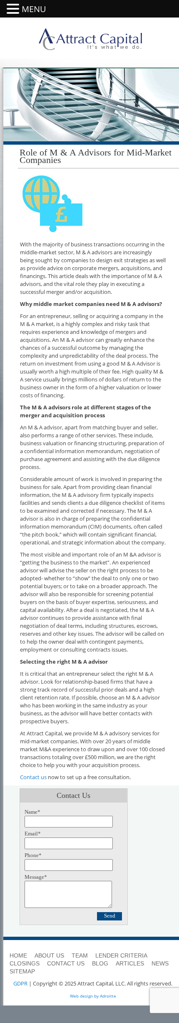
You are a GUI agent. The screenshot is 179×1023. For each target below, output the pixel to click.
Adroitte (108, 996)
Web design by (84, 996)
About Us (49, 955)
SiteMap (22, 971)
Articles (130, 963)
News (160, 963)
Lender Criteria (121, 955)
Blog (100, 963)
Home (18, 955)
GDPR (20, 983)
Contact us (33, 777)
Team (80, 955)
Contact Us (66, 963)
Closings (25, 963)
